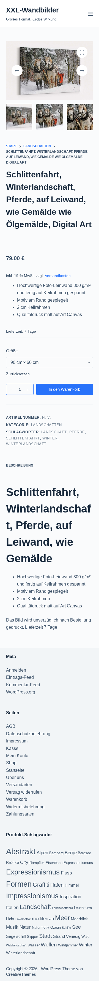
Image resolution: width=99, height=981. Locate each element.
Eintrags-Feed (20, 677)
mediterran (43, 918)
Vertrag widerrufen (24, 792)
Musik (12, 927)
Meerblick (79, 919)
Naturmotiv (40, 928)
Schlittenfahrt (23, 438)
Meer (62, 918)
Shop (11, 762)
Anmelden (16, 670)
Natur (25, 927)
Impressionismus (32, 896)
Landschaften (46, 425)
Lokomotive (23, 919)
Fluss (66, 873)
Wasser (34, 945)
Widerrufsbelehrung (25, 806)
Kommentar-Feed (23, 684)
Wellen (49, 945)
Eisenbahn (54, 863)
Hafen (57, 885)
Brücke (12, 862)
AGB (10, 726)
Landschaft (54, 432)
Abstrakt (20, 851)
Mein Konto (17, 755)
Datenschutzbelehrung (28, 733)
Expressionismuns (78, 863)
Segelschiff (16, 936)
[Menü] (90, 13)
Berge (71, 852)
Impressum (17, 741)
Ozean (55, 928)
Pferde (77, 432)
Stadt (45, 936)
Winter (49, 438)
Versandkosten (58, 275)
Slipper (32, 937)
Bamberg (56, 853)
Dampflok (37, 863)
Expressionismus (33, 872)
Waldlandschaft (16, 945)
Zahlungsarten (20, 814)
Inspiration (70, 896)
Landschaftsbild (62, 908)
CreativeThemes (21, 974)
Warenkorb (16, 799)
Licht (10, 919)
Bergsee (84, 853)
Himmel (72, 885)
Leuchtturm (83, 908)
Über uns (15, 777)
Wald (85, 937)
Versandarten (19, 784)
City (24, 862)
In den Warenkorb (64, 389)
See (76, 927)
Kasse (12, 748)
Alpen (42, 852)
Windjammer (68, 945)
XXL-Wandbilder (32, 10)
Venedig (73, 936)
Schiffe (66, 927)
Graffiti (41, 885)
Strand (59, 936)
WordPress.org (20, 692)
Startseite (15, 770)
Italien (12, 907)
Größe (12, 350)
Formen (19, 884)
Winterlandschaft (26, 444)
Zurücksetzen (18, 374)
